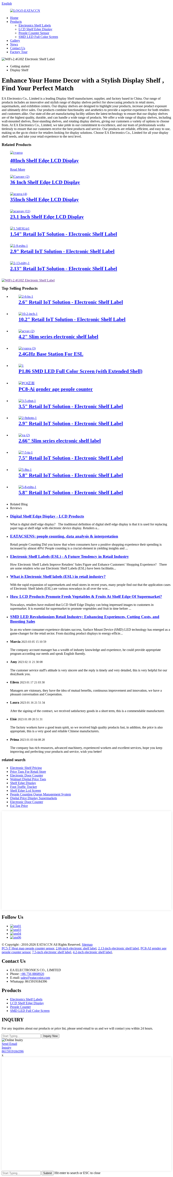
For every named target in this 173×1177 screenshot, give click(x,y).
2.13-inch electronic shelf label (118, 948)
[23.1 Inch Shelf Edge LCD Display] (20, 211)
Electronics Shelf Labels (35, 25)
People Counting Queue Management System (40, 794)
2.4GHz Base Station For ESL (51, 354)
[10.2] (28, 314)
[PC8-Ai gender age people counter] (27, 383)
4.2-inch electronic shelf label (92, 952)
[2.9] (19, 246)
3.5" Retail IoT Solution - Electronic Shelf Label (71, 406)
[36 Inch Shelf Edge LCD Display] (19, 176)
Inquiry (6, 1047)
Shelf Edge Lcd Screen (25, 790)
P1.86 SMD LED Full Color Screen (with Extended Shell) (80, 371)
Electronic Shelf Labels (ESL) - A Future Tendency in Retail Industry (69, 556)
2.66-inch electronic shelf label (76, 948)
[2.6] (26, 296)
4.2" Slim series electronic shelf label (58, 336)
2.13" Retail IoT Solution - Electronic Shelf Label (63, 268)
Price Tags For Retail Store (28, 771)
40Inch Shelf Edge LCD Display (44, 160)
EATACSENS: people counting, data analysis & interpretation (64, 536)
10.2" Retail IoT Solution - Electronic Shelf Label (72, 319)
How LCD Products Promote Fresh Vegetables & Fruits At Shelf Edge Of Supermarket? (86, 596)
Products (16, 21)
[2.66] (24, 435)
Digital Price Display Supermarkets (33, 798)
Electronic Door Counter (26, 775)
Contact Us (17, 48)
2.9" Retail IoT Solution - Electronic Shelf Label (62, 251)
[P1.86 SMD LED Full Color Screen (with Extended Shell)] (21, 365)
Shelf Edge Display (23, 783)
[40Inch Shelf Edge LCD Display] (16, 152)
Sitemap (87, 944)
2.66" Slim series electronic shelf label (60, 440)
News (14, 44)
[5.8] (25, 469)
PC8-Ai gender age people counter (56, 389)
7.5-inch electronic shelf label (51, 952)
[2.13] (20, 263)
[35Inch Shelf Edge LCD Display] (18, 194)
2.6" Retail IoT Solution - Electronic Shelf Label (71, 302)
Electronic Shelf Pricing (26, 768)
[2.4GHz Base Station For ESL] (27, 348)
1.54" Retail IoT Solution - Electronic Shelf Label (63, 234)
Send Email (9, 1044)
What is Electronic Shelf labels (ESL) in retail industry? (58, 576)
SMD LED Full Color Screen (38, 37)
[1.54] (20, 228)
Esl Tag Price (19, 805)
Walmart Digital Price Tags (28, 779)
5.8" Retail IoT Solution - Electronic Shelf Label (71, 475)
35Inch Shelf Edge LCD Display (44, 199)
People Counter (20, 1007)
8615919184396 (13, 1051)
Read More (17, 169)
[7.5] (26, 452)
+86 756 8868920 (32, 974)
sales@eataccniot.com (35, 977)
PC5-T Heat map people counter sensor (28, 948)
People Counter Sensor (34, 33)
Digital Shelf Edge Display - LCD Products (47, 516)
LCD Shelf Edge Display (35, 29)
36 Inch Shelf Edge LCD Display (45, 182)
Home (14, 18)
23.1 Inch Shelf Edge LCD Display (47, 217)
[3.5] (27, 401)
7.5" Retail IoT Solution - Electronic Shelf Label (71, 458)
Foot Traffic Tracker (23, 787)
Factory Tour (18, 52)
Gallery (15, 40)
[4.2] (26, 331)
